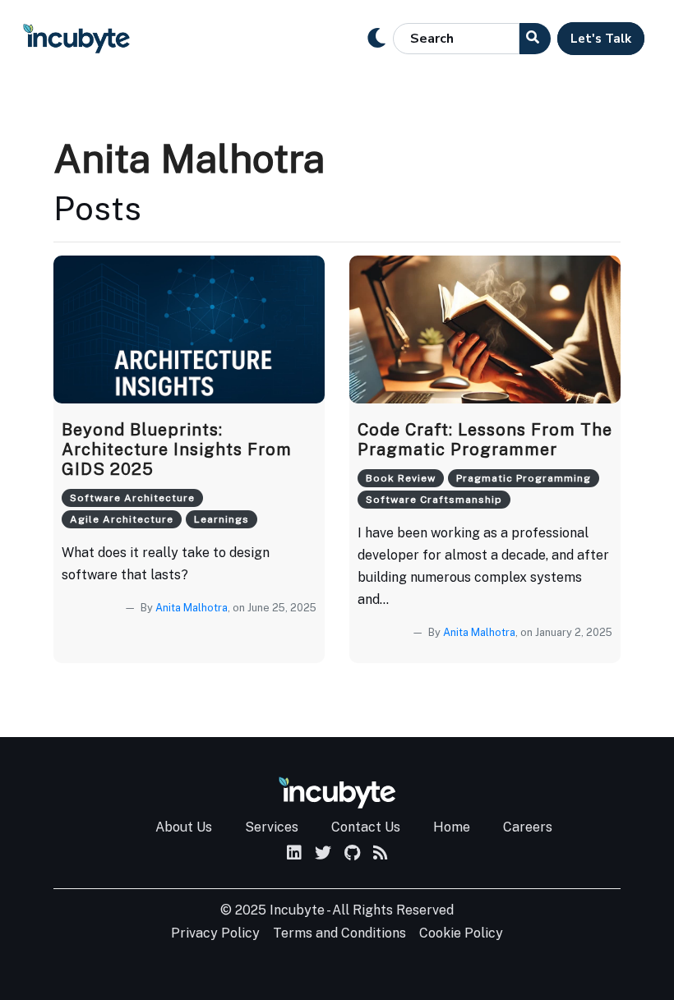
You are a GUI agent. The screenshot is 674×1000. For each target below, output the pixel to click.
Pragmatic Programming (523, 478)
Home (451, 827)
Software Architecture (132, 498)
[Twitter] (323, 854)
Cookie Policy (461, 933)
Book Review (401, 478)
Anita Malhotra (191, 607)
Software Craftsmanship (434, 499)
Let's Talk (600, 38)
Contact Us (365, 827)
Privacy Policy (215, 933)
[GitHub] (352, 854)
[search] (535, 38)
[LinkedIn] (294, 854)
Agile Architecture (121, 519)
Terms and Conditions (339, 933)
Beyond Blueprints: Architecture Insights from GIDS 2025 (177, 449)
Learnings (221, 519)
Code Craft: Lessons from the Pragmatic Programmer (485, 439)
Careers (527, 827)
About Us (183, 827)
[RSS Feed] (380, 854)
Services (271, 827)
